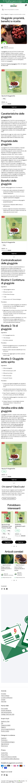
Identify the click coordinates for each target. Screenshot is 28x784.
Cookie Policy (4, 753)
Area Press (3, 701)
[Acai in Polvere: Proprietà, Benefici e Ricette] (21, 559)
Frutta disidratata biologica (8, 742)
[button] (25, 5)
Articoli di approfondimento (8, 729)
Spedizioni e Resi (5, 721)
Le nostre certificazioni (6, 697)
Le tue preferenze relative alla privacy (10, 758)
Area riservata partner (6, 712)
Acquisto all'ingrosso (6, 710)
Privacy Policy (4, 755)
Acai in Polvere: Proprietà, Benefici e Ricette (20, 568)
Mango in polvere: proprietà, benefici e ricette (6, 568)
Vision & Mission (5, 695)
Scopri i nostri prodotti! (9, 498)
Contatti (3, 699)
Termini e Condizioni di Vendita (9, 756)
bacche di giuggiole (12, 64)
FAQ (2, 723)
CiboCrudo (11, 780)
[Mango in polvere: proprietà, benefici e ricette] (7, 559)
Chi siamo (3, 693)
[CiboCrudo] (13, 5)
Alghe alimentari (5, 744)
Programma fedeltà (5, 725)
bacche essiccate (19, 424)
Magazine (3, 727)
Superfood (3, 738)
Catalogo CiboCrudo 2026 (7, 714)
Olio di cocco (4, 746)
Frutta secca (4, 740)
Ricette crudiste (5, 731)
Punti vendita (4, 708)
